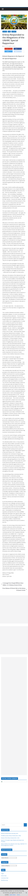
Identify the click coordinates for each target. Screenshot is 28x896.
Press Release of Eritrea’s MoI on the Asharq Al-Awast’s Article (13, 589)
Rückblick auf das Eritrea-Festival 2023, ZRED (11, 835)
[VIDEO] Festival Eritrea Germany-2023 (9, 833)
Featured (4, 31)
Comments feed (4, 878)
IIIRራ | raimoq (12, 46)
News (9, 31)
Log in (2, 873)
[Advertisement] (14, 609)
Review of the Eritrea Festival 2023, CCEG (10, 838)
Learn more (12, 894)
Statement (14, 31)
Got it (18, 894)
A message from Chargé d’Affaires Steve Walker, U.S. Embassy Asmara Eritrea (13, 584)
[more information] (23, 52)
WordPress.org (4, 880)
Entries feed (3, 875)
